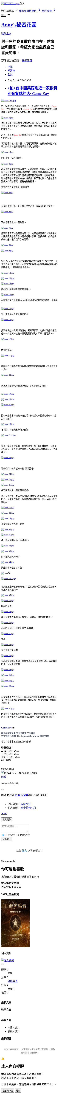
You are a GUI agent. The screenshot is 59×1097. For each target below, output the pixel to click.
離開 (18, 1091)
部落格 (11, 70)
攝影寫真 (27, 60)
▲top (4, 813)
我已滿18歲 (8, 1091)
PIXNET (14, 1049)
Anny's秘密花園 (19, 25)
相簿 (10, 67)
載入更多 (7, 819)
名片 (10, 74)
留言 (25, 795)
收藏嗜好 (26, 804)
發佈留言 (7, 839)
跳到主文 (6, 33)
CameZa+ (6, 727)
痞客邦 (19, 795)
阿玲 (3, 776)
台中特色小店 (28, 807)
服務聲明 (34, 1052)
